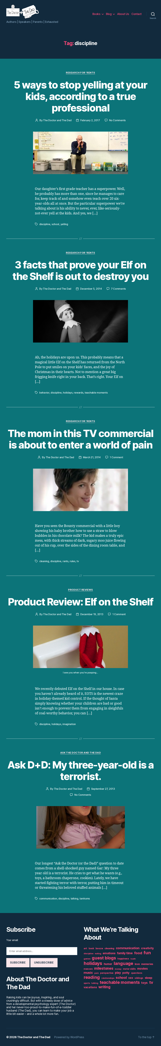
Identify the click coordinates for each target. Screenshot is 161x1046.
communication (48, 898)
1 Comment (116, 457)
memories (147, 964)
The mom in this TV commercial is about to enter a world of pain (80, 439)
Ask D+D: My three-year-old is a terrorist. (80, 770)
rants (65, 561)
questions (136, 973)
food (138, 953)
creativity (147, 948)
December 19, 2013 (91, 614)
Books (96, 14)
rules (72, 561)
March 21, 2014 (92, 457)
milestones (103, 968)
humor (108, 964)
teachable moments (96, 392)
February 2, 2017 (90, 120)
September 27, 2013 (103, 788)
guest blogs (104, 958)
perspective (106, 973)
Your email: (12, 940)
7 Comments (118, 288)
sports (87, 983)
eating (98, 953)
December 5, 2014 (91, 288)
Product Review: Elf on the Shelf (80, 602)
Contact (136, 14)
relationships (107, 978)
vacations (90, 987)
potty (126, 972)
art (85, 948)
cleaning (44, 561)
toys (144, 983)
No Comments (117, 120)
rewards (78, 392)
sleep (148, 977)
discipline (44, 224)
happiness (123, 958)
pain (96, 973)
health (133, 959)
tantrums (85, 898)
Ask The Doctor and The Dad (80, 752)
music (88, 973)
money (118, 969)
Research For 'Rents (80, 72)
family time (125, 953)
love (137, 964)
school (55, 224)
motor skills (129, 969)
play (118, 973)
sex (130, 977)
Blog (108, 14)
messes (88, 969)
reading (92, 977)
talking (74, 898)
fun (147, 952)
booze (99, 948)
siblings (139, 978)
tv (78, 561)
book (91, 948)
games (87, 959)
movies (142, 968)
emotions (109, 953)
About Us (123, 14)
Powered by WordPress (69, 1037)
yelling (64, 224)
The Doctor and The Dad (57, 120)
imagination (69, 724)
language (123, 963)
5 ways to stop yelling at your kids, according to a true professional (80, 96)
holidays (67, 392)
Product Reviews (80, 589)
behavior (44, 392)
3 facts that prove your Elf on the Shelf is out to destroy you (80, 270)
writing (104, 987)
